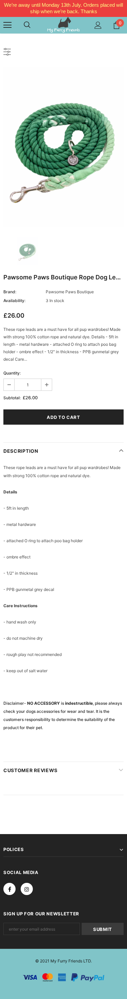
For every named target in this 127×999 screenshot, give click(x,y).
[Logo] (63, 24)
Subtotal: (12, 397)
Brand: (9, 291)
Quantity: (12, 373)
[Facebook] (9, 889)
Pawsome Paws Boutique (70, 291)
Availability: (14, 300)
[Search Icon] (27, 25)
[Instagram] (27, 889)
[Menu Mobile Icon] (7, 25)
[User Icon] (98, 25)
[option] (63, 147)
